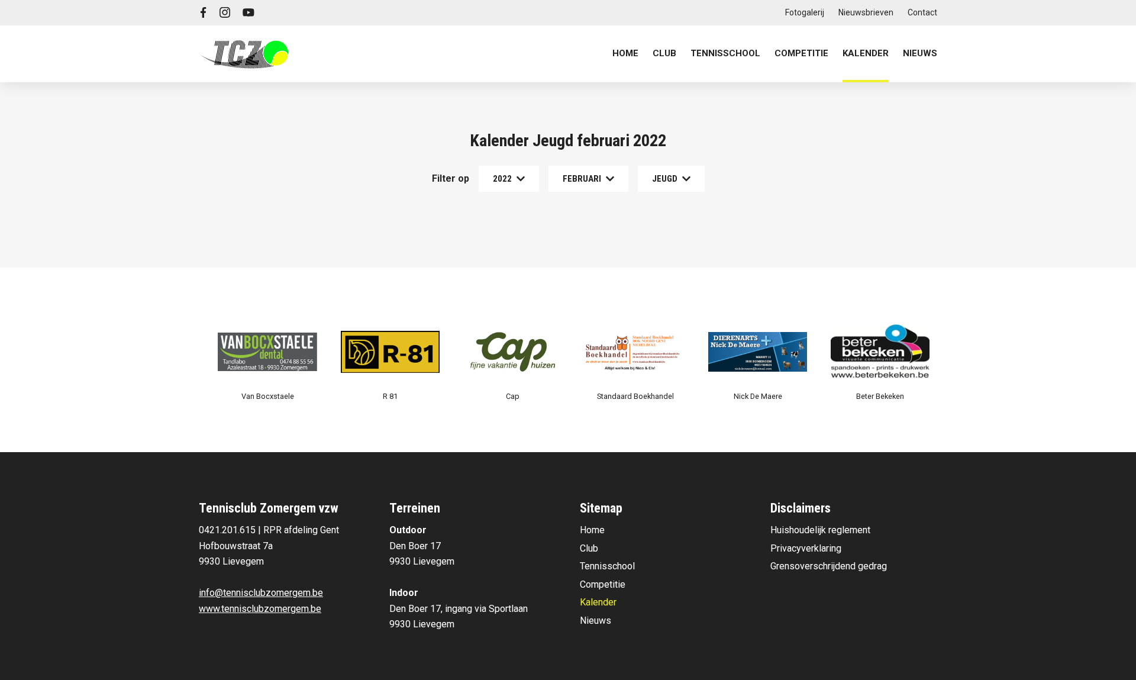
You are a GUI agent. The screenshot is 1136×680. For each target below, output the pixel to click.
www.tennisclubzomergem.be (260, 608)
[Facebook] (203, 12)
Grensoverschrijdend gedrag (828, 566)
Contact (922, 12)
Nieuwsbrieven (865, 12)
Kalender (866, 53)
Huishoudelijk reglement (820, 530)
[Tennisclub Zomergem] (244, 53)
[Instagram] (225, 12)
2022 (502, 178)
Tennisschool (607, 566)
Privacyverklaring (805, 548)
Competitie (602, 584)
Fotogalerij (804, 12)
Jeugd (664, 178)
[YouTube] (248, 12)
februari (582, 178)
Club (589, 548)
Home (625, 53)
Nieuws (920, 53)
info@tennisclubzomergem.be (261, 592)
